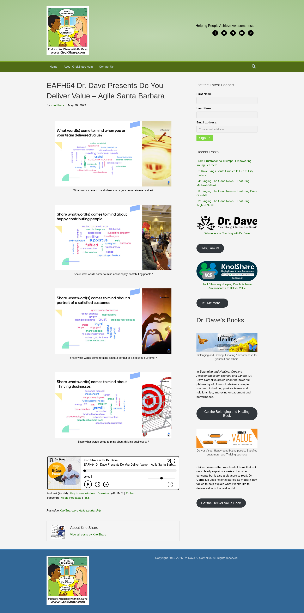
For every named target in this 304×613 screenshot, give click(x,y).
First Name (204, 94)
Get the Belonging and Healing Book (227, 413)
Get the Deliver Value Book (221, 503)
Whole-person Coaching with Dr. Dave (227, 233)
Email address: (206, 122)
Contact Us (106, 66)
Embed (130, 493)
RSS (87, 497)
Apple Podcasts (71, 497)
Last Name (203, 108)
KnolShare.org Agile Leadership (80, 510)
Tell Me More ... (212, 303)
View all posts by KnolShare (90, 534)
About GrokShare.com (78, 66)
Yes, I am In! (210, 248)
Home (53, 66)
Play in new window (82, 493)
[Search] (253, 66)
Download (103, 493)
